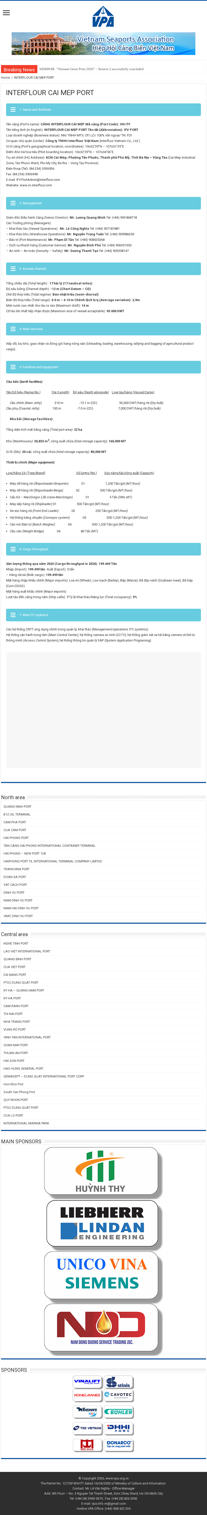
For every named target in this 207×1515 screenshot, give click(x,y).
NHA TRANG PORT (17, 1022)
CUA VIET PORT (14, 967)
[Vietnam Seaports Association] (103, 15)
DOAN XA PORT (15, 877)
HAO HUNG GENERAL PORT (23, 1068)
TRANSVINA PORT (17, 869)
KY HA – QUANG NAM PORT (24, 990)
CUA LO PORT (13, 1115)
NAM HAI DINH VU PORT (21, 908)
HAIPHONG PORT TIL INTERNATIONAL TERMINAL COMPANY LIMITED (53, 861)
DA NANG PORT (15, 975)
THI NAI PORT (13, 1014)
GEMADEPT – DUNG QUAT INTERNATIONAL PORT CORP (44, 1076)
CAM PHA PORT (15, 822)
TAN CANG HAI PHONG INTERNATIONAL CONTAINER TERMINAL (50, 846)
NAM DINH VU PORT (18, 900)
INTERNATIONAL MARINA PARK (26, 1123)
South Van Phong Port (19, 1092)
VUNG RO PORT (15, 1029)
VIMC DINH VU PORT (18, 916)
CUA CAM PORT (15, 830)
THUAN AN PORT (16, 1053)
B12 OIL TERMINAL (17, 814)
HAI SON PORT (14, 1061)
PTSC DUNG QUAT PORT (21, 982)
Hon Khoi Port (13, 1084)
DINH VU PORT (14, 892)
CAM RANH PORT (16, 1006)
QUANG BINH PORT (17, 959)
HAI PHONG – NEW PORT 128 (25, 853)
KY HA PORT (12, 998)
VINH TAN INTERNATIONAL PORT (27, 1037)
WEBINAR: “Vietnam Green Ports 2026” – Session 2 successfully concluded (91, 69)
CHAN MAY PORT (16, 1045)
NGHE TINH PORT (16, 943)
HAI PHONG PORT (16, 838)
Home (5, 77)
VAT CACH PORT (15, 885)
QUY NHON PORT (16, 1100)
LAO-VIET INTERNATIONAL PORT (27, 951)
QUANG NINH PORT (18, 806)
